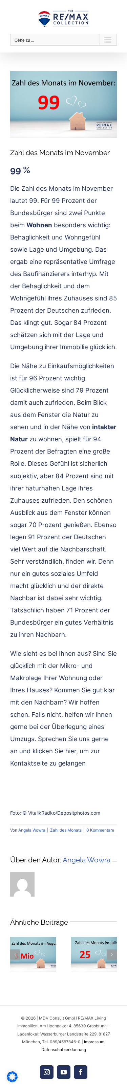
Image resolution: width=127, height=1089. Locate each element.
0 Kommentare (100, 830)
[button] (15, 954)
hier (70, 751)
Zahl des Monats (66, 830)
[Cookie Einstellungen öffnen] (12, 1080)
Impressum (94, 1041)
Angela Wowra (31, 830)
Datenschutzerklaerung (63, 1049)
